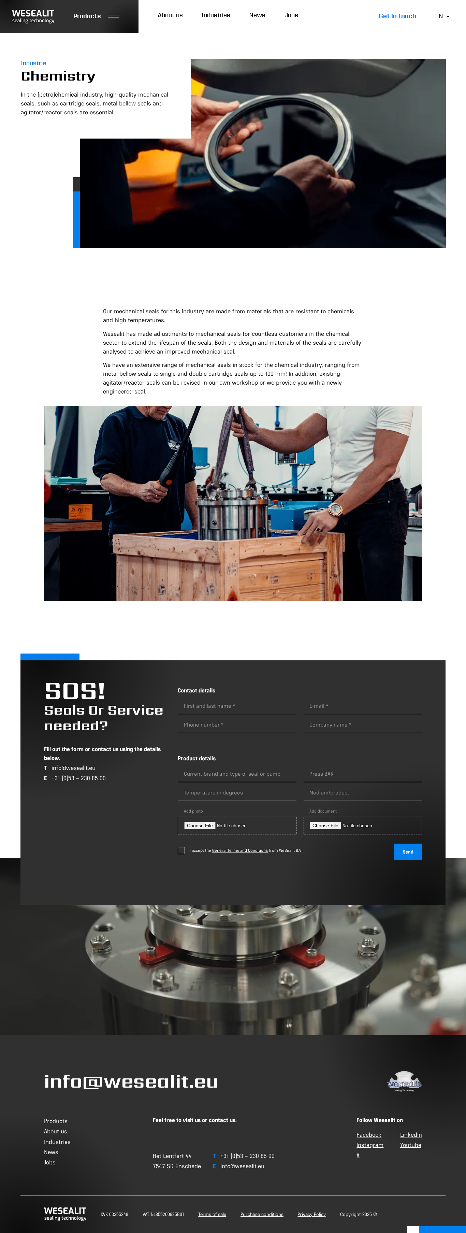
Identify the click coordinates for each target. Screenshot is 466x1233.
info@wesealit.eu (74, 768)
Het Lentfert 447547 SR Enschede (177, 1161)
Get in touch (397, 16)
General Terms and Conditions (240, 850)
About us (170, 15)
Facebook (368, 1135)
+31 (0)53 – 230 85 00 (79, 778)
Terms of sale (212, 1214)
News (257, 15)
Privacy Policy (311, 1214)
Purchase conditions (262, 1214)
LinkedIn (411, 1135)
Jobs (291, 15)
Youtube (410, 1145)
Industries (216, 15)
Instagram (369, 1145)
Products (56, 1121)
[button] (96, 17)
